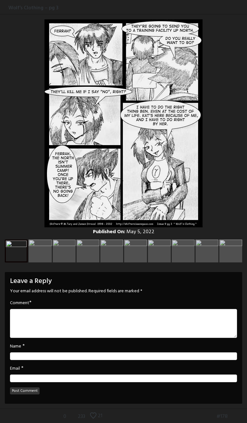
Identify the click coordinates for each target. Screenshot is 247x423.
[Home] (4, 8)
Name (15, 346)
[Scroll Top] (4, 416)
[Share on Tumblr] (236, 8)
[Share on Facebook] (223, 8)
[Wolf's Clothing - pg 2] (211, 416)
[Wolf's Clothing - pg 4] (233, 416)
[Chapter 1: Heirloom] (201, 416)
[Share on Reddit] (243, 8)
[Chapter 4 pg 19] (243, 416)
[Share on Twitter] (230, 8)
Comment (19, 303)
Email (15, 369)
